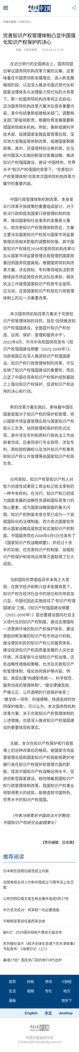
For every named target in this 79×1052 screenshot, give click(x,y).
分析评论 (24, 22)
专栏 (48, 991)
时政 (30, 982)
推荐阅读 (13, 857)
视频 (30, 991)
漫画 (12, 1000)
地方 (66, 991)
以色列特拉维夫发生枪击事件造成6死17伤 (36, 899)
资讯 (48, 982)
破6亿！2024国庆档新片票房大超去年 (32, 932)
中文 (48, 1013)
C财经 (67, 982)
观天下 (66, 1000)
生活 (12, 991)
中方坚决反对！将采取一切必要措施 (31, 910)
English (31, 1013)
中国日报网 (9, 22)
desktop (66, 1013)
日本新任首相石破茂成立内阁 (26, 871)
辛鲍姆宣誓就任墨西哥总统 (24, 921)
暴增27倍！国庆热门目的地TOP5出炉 (32, 960)
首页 (12, 982)
